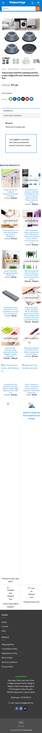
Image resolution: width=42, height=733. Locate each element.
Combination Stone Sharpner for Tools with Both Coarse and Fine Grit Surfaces (10, 311)
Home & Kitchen (13, 69)
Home (4, 69)
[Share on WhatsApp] (10, 99)
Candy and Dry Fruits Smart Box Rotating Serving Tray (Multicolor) (10, 233)
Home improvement (28, 69)
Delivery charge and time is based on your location (31, 415)
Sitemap (21, 726)
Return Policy (7, 657)
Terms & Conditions (10, 662)
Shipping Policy (8, 644)
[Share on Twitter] (19, 99)
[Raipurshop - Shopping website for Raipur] (17, 2)
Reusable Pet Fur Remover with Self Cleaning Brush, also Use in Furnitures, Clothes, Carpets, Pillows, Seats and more (31, 196)
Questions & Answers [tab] (13, 116)
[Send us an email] (25, 709)
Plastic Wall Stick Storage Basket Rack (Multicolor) (10, 273)
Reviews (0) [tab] (8, 111)
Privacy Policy (7, 666)
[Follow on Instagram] (21, 709)
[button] (3, 3)
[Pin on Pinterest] (27, 99)
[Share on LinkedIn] (31, 99)
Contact (5, 626)
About (4, 622)
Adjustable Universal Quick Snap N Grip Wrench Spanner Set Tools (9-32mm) (31, 351)
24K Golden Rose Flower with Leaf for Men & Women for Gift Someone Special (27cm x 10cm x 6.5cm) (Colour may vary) (31, 236)
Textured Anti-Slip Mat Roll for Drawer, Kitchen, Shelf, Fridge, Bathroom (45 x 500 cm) (10, 389)
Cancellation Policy (9, 649)
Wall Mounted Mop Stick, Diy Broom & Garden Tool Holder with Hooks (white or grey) (31, 275)
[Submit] (38, 8)
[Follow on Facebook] (17, 709)
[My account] (32, 3)
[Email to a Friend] (23, 99)
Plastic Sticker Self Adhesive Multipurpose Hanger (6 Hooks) (10, 193)
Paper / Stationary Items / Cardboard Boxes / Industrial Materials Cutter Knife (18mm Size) (31, 389)
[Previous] (5, 36)
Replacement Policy (10, 653)
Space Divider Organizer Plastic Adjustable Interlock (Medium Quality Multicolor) (10, 352)
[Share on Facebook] (15, 99)
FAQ (3, 631)
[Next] (36, 36)
